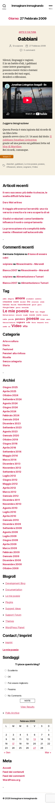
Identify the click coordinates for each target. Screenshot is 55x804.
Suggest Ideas (13, 608)
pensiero (20, 319)
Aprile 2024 (9, 411)
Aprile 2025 (9, 391)
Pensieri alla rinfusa (14, 353)
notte (5, 319)
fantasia (6, 305)
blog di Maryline (12, 146)
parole (11, 319)
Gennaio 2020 (11, 435)
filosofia (13, 305)
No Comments (14, 695)
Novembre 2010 (12, 504)
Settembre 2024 (12, 399)
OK (9, 676)
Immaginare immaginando (28, 5)
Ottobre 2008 (11, 568)
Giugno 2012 (10, 479)
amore (20, 298)
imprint (9, 642)
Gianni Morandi (24, 305)
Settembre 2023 (12, 427)
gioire (39, 305)
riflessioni (10, 167)
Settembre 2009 (12, 528)
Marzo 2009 (10, 548)
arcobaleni (30, 299)
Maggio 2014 (10, 455)
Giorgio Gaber (9, 307)
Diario (6, 345)
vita (25, 326)
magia (42, 312)
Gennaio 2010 (11, 520)
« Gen (7, 752)
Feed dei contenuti (13, 771)
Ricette (7, 357)
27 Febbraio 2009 (37, 46)
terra (46, 322)
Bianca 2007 (10, 270)
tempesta (40, 322)
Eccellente (12, 670)
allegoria (11, 299)
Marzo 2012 (9, 491)
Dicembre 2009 (12, 524)
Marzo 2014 (9, 459)
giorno (18, 307)
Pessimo (12, 689)
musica (45, 315)
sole (28, 322)
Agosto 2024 (10, 403)
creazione (7, 302)
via (9, 327)
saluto (48, 319)
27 (34, 748)
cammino (38, 299)
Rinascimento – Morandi (30, 264)
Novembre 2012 (12, 467)
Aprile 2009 (10, 544)
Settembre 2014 (12, 451)
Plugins (9, 602)
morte (38, 315)
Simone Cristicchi (9, 322)
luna (36, 312)
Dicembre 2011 (11, 499)
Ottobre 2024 (10, 395)
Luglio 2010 (9, 512)
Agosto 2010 (10, 508)
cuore (16, 302)
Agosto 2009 (10, 532)
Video (35, 167)
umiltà (5, 327)
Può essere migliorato (18, 683)
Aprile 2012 (9, 487)
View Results (27, 706)
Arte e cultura (27, 32)
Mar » (48, 752)
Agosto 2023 (10, 431)
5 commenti (29, 50)
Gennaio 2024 (11, 419)
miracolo (19, 315)
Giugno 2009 (10, 540)
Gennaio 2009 (11, 556)
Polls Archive (12, 712)
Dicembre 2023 (12, 423)
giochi (34, 305)
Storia (34, 322)
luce (32, 311)
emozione (35, 302)
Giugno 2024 (10, 407)
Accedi (7, 767)
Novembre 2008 (12, 564)
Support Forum (13, 614)
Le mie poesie (30, 164)
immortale (25, 307)
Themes (9, 621)
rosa (42, 319)
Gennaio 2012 (11, 495)
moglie (25, 315)
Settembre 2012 (12, 471)
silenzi (19, 167)
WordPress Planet (15, 627)
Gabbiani (27, 39)
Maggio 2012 (10, 483)
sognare (27, 167)
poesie (41, 164)
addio (5, 299)
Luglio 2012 (9, 475)
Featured (8, 349)
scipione (19, 46)
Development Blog (15, 583)
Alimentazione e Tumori (30, 276)
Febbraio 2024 (11, 415)
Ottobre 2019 (10, 439)
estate (42, 302)
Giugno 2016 (10, 443)
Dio (28, 302)
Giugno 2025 (10, 387)
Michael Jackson (8, 315)
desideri (10, 164)
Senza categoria (12, 361)
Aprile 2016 (9, 447)
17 (13, 743)
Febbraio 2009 (11, 552)
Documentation (13, 589)
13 (34, 739)
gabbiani (19, 164)
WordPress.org (11, 780)
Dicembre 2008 (12, 560)
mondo (32, 315)
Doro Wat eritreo (12, 202)
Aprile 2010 (9, 516)
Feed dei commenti (14, 775)
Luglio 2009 (10, 536)
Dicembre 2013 (11, 463)
